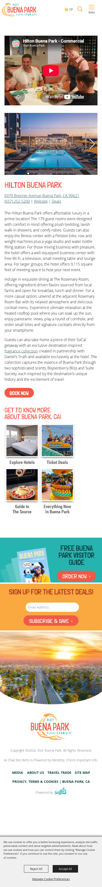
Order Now (74, 576)
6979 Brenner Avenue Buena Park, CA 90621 (42, 195)
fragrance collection (21, 351)
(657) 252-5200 (17, 201)
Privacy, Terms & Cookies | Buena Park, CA (51, 781)
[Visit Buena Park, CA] (51, 726)
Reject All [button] (36, 869)
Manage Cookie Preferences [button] (51, 879)
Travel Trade (59, 772)
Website (41, 201)
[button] (80, 9)
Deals (56, 201)
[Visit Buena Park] (19, 9)
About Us (35, 772)
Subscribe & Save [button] (49, 620)
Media (17, 772)
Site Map (82, 772)
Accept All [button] (65, 869)
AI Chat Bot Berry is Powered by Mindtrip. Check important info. (51, 760)
